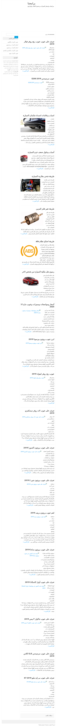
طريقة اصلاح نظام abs (45, 241)
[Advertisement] (28, 20)
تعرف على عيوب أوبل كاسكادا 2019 (39, 582)
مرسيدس (5, 73)
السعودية (9, 62)
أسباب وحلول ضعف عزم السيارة (41, 152)
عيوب (12, 69)
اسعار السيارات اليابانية (15, 62)
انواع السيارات (10, 64)
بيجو (6, 66)
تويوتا (4, 66)
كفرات (9, 73)
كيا (7, 73)
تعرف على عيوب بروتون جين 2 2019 (39, 480)
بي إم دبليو (12, 66)
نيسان (17, 75)
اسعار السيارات (14, 60)
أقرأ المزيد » (25, 71)
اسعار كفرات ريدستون (12, 47)
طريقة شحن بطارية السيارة (43, 176)
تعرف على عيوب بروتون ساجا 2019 (39, 549)
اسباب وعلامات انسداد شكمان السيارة (38, 115)
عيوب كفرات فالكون (13, 42)
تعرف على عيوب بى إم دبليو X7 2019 (39, 678)
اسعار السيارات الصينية (7, 60)
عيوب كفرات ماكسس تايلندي (10, 50)
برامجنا (31, 3)
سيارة (10, 67)
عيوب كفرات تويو (13, 53)
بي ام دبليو (9, 66)
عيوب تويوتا (16, 73)
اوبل (15, 66)
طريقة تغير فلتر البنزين (45, 209)
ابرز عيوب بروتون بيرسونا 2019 (41, 339)
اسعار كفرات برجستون (12, 45)
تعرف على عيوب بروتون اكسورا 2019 (39, 448)
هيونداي (14, 75)
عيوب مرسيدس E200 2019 (43, 78)
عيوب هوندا (12, 73)
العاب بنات (6, 62)
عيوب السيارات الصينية (9, 71)
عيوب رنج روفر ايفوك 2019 (43, 374)
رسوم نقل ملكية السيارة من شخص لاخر (38, 272)
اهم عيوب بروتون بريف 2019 (42, 513)
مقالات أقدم (49, 715)
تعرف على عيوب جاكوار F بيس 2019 (39, 619)
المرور (14, 64)
